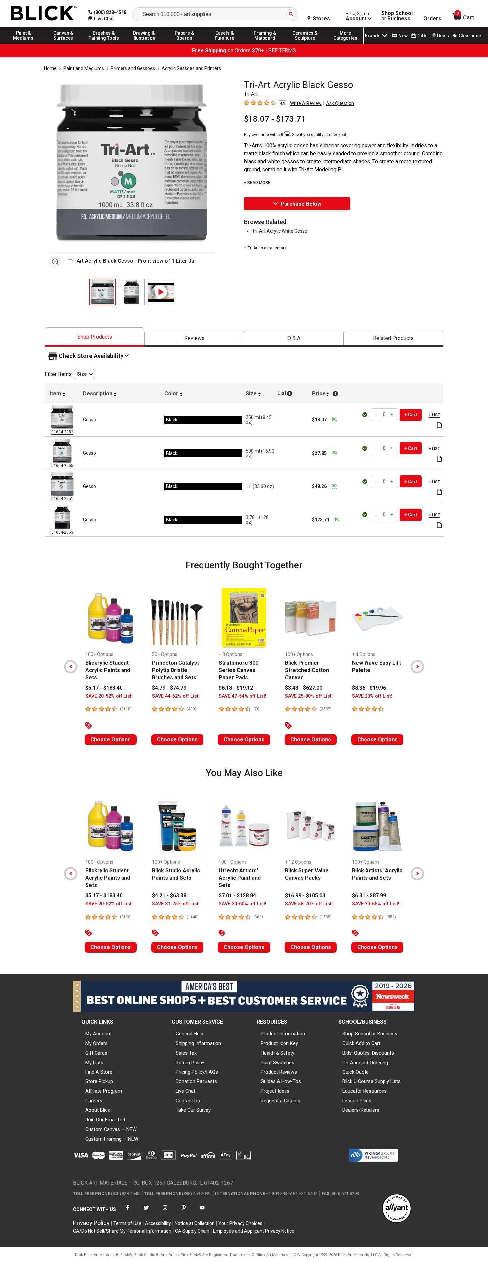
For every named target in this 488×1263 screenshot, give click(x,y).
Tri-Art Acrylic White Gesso (279, 231)
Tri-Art (251, 94)
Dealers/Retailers (360, 1110)
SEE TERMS (282, 50)
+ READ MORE (257, 182)
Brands (373, 35)
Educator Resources (364, 1091)
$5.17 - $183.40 (103, 688)
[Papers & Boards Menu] (184, 43)
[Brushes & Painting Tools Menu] (104, 43)
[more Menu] (345, 43)
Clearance (470, 35)
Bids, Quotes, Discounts (368, 1053)
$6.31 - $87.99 (369, 895)
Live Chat (185, 1091)
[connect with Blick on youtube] (202, 1212)
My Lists (94, 1063)
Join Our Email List (105, 1120)
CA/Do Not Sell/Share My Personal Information (122, 1231)
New (403, 35)
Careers (93, 1101)
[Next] (417, 666)
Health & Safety (277, 1053)
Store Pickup (99, 1081)
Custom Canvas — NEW (111, 1129)
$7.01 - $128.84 (237, 895)
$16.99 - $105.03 (305, 895)
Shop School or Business (369, 1034)
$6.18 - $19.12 (236, 688)
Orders (432, 18)
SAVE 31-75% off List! (176, 904)
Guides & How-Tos (281, 1081)
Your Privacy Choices (240, 1223)
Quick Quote (355, 1072)
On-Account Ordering (365, 1063)
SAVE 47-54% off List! (242, 696)
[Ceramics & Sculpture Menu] (305, 43)
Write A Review (306, 103)
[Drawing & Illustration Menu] (144, 43)
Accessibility (158, 1223)
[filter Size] (84, 374)
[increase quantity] (392, 414)
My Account (98, 1034)
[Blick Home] (44, 13)
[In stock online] (365, 414)
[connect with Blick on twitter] (146, 1212)
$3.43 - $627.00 (303, 688)
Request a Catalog (280, 1101)
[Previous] (70, 666)
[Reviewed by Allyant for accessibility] (397, 1208)
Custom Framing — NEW (111, 1139)
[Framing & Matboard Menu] (265, 43)
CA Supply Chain (192, 1231)
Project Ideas (275, 1091)
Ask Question (340, 103)
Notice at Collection (195, 1223)
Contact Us (188, 1101)
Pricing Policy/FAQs (197, 1072)
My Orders (96, 1043)
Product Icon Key (279, 1043)
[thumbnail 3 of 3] (161, 292)
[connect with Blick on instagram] (165, 1212)
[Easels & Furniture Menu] (225, 43)
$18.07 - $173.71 (275, 119)
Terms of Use (127, 1223)
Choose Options (110, 739)
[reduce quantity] (376, 414)
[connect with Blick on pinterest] (183, 1212)
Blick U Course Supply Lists (371, 1081)
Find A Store (98, 1072)
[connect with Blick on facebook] (127, 1212)
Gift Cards (96, 1053)
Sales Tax (186, 1053)
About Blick (97, 1110)
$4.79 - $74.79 (169, 688)
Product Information (283, 1034)
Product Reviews (279, 1072)
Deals (443, 35)
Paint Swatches (277, 1063)
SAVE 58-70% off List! (309, 904)
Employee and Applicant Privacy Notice (253, 1231)
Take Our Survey (193, 1110)
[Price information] (334, 420)
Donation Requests (196, 1081)
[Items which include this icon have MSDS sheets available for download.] (439, 425)
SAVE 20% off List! (372, 696)
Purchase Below (301, 204)
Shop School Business (397, 16)
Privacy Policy (91, 1222)
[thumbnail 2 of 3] (132, 292)
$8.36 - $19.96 (369, 688)
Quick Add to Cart (361, 1043)
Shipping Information (198, 1043)
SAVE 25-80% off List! (309, 696)
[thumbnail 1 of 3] (102, 292)
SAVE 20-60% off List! (242, 904)
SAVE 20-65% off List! (375, 904)
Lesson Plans (356, 1101)
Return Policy (190, 1063)
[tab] (94, 337)
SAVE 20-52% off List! (109, 696)
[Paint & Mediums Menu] (23, 43)
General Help (189, 1034)
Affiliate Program (103, 1091)
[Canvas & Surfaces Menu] (63, 43)
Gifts (422, 35)
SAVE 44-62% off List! (176, 696)
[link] (101, 18)
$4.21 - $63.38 (169, 895)
